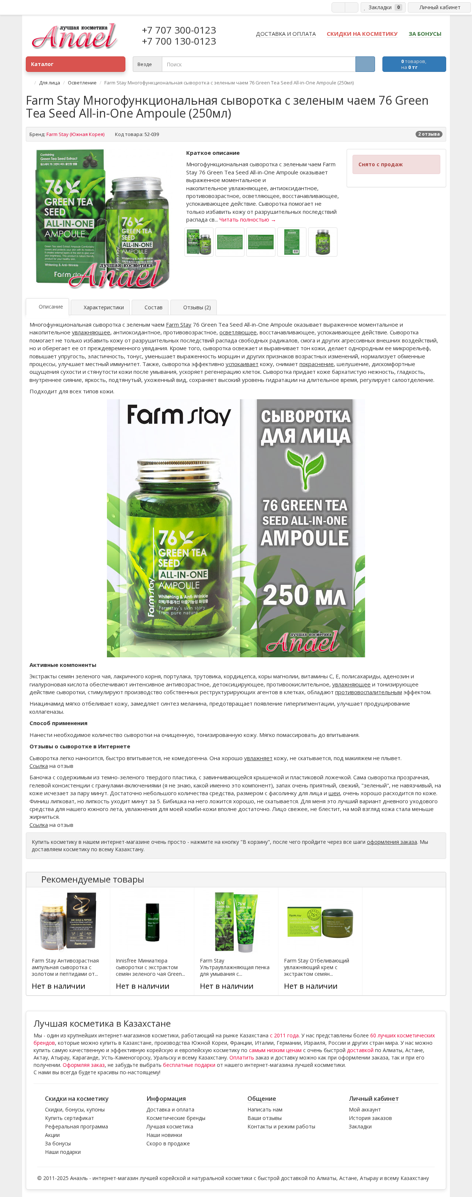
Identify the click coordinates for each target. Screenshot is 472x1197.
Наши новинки (164, 1134)
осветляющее (238, 332)
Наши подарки (63, 1151)
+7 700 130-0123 (179, 41)
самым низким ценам (275, 1050)
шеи (334, 793)
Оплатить (241, 1057)
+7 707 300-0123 (179, 29)
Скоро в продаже (168, 1143)
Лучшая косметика (169, 1126)
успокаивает (242, 364)
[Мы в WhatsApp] (338, 7)
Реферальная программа (76, 1126)
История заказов (370, 1117)
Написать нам (264, 1109)
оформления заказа (392, 841)
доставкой (360, 1050)
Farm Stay (178, 324)
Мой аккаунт (365, 1109)
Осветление (82, 82)
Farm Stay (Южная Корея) (75, 134)
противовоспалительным (368, 692)
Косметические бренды (175, 1117)
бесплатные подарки (189, 1064)
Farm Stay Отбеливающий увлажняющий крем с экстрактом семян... (316, 967)
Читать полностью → (247, 219)
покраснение (316, 364)
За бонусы (58, 1143)
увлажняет (258, 758)
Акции (52, 1134)
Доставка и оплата (170, 1109)
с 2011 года (284, 1035)
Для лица (49, 82)
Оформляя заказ (84, 1064)
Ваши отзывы (264, 1117)
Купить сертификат (69, 1117)
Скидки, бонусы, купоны (75, 1109)
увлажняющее (91, 332)
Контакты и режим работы (281, 1126)
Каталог (42, 63)
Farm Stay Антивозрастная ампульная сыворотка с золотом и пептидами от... (65, 967)
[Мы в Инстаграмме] (351, 7)
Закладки (360, 1126)
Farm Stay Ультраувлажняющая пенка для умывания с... (235, 967)
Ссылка (39, 765)
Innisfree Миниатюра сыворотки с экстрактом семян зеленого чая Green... (150, 967)
